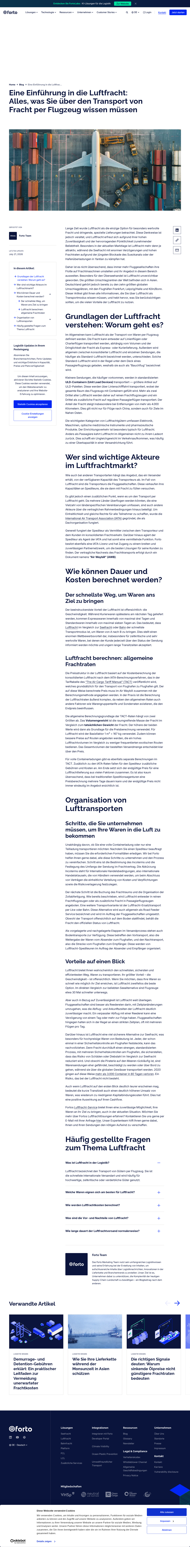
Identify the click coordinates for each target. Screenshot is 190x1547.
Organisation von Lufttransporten (25, 319)
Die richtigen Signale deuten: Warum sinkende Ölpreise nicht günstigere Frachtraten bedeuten (153, 1369)
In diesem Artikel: (24, 268)
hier (98, 1120)
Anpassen (165, 1521)
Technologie (47, 12)
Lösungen (30, 12)
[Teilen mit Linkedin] (177, 230)
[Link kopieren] (177, 240)
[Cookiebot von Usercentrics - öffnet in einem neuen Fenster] (18, 1541)
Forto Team (99, 1255)
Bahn (122, 627)
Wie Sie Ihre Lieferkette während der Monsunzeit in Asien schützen (94, 1366)
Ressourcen (66, 12)
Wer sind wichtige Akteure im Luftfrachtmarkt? (32, 286)
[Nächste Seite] (177, 1303)
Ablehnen (167, 1530)
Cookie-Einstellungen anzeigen (33, 415)
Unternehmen (84, 12)
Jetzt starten (178, 12)
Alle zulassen (167, 1512)
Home (12, 84)
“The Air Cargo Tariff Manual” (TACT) (108, 682)
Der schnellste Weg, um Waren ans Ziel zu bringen (34, 303)
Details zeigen (44, 1541)
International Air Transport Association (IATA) (93, 518)
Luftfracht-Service (85, 1107)
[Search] (127, 12)
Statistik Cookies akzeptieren (33, 404)
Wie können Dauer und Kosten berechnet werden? (30, 294)
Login (148, 12)
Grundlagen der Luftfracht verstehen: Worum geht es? (31, 278)
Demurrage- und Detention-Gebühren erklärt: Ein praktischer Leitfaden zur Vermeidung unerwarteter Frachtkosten (34, 1373)
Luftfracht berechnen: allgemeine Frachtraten (33, 311)
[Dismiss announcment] (136, 4)
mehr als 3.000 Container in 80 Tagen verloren (124, 1074)
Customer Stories (106, 12)
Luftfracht (71, 627)
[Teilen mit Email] (177, 250)
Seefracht (106, 627)
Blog (21, 84)
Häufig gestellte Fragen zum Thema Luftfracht (31, 327)
